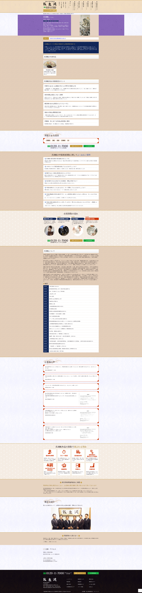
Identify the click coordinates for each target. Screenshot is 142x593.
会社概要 (83, 591)
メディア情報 (80, 586)
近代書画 (63, 140)
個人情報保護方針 (89, 591)
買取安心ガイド (92, 581)
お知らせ (91, 586)
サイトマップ (96, 591)
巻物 (58, 140)
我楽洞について (81, 579)
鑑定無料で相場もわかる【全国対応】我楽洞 (51, 13)
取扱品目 (79, 581)
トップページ (69, 579)
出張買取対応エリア (71, 586)
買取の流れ (91, 579)
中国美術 (61, 13)
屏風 (53, 140)
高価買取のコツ (81, 584)
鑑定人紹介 (69, 584)
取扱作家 (68, 581)
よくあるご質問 (92, 584)
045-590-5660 (48, 586)
